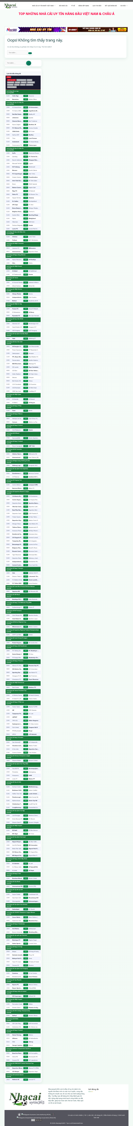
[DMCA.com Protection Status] (36, 1120)
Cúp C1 (29, 80)
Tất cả (8, 77)
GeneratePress (78, 1123)
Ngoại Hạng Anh (21, 80)
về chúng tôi (98, 1115)
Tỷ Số (73, 6)
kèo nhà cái (63, 6)
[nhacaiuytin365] (10, 5)
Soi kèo (123, 6)
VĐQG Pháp (31, 82)
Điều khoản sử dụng (110, 1115)
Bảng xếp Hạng (84, 6)
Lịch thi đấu (97, 6)
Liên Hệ (90, 1115)
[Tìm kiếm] (30, 53)
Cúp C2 (17, 84)
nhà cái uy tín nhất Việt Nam (43, 6)
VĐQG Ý (24, 82)
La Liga (17, 82)
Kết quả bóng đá (111, 6)
